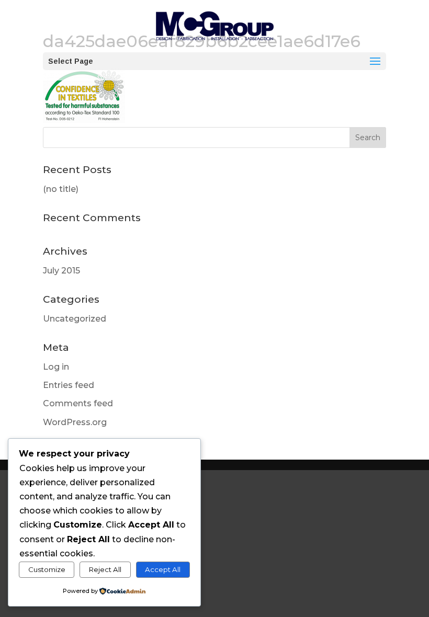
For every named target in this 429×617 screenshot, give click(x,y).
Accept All (162, 569)
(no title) (60, 189)
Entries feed (68, 385)
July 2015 (61, 271)
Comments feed (78, 403)
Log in (56, 367)
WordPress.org (75, 422)
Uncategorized (74, 319)
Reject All (105, 569)
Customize (46, 569)
